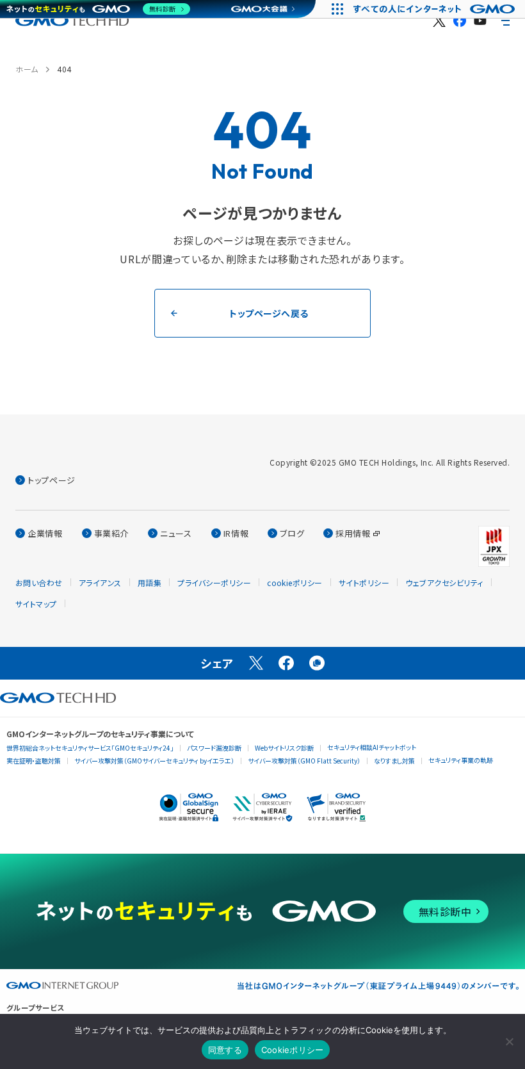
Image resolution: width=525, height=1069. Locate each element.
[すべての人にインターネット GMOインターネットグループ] (435, 9)
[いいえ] (509, 1041)
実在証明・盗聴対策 (33, 760)
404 (64, 68)
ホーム (26, 68)
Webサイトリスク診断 (284, 748)
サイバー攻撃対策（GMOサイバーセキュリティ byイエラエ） (154, 760)
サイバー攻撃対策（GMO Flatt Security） (304, 760)
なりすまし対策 (394, 760)
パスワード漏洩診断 (214, 748)
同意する (225, 1050)
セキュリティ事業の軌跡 (460, 760)
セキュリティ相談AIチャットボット (371, 747)
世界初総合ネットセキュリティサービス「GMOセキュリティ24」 (90, 748)
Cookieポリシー (292, 1050)
